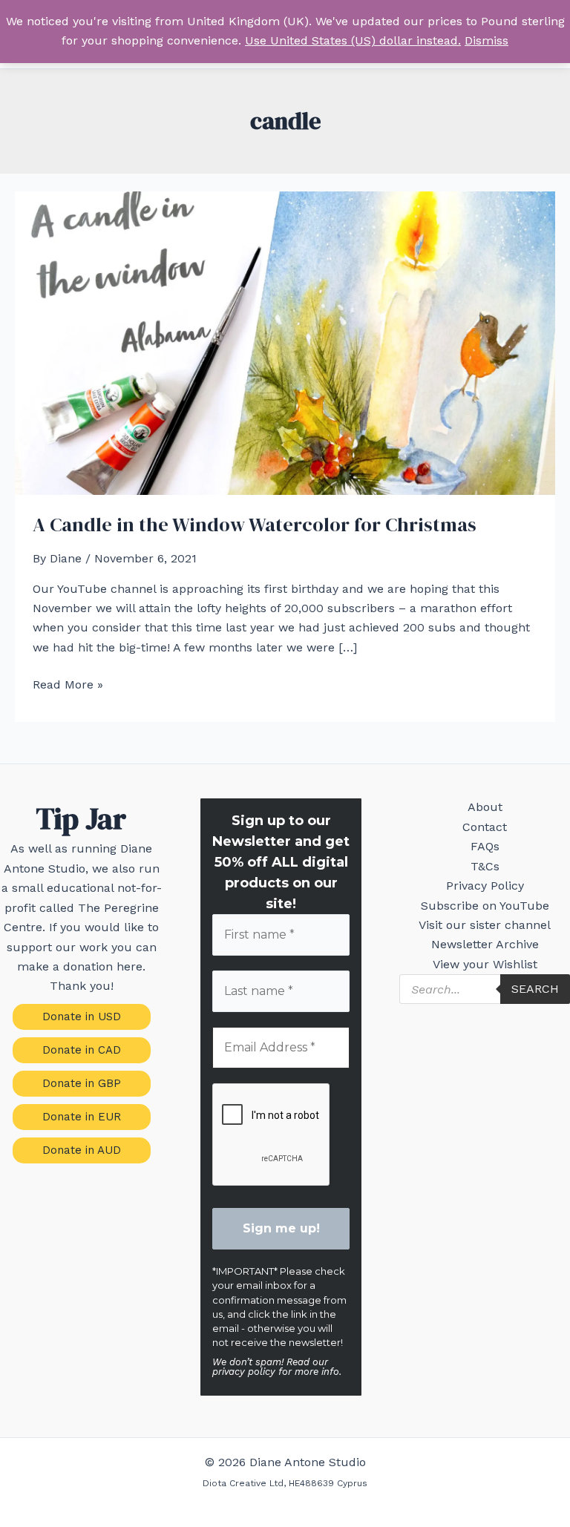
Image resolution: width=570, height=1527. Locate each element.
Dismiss (486, 40)
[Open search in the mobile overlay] (484, 989)
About (485, 807)
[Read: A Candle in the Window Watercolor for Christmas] (285, 342)
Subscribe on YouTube (485, 906)
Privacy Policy (485, 886)
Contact (484, 827)
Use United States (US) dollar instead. (353, 40)
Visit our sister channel (485, 925)
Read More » (68, 685)
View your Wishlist (485, 964)
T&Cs (485, 866)
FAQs (485, 846)
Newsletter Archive (485, 944)
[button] (82, 1017)
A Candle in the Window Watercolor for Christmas (254, 524)
